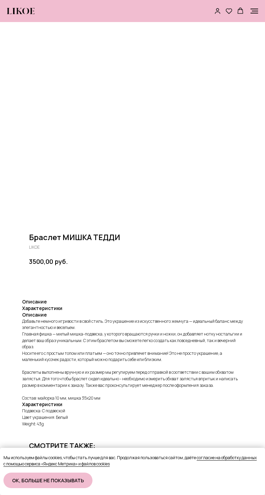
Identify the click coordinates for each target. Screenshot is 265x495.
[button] (217, 11)
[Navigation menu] (254, 11)
